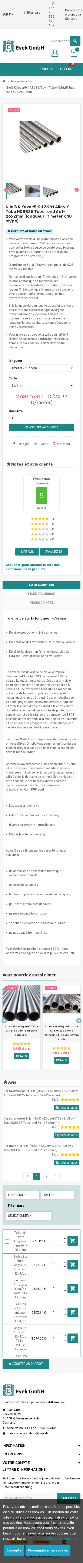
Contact (71, 19)
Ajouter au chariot (73, 1241)
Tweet (43, 444)
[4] (43, 519)
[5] (47, 519)
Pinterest (63, 444)
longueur (16, 361)
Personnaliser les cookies (48, 1550)
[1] (32, 519)
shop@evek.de (39, 1433)
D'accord (69, 1498)
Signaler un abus (66, 1108)
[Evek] (23, 46)
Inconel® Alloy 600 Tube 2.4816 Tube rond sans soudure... (21, 1030)
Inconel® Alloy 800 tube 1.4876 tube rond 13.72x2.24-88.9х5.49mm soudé (61, 1033)
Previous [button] (4, 1020)
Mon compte (73, 10)
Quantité (16, 411)
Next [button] (79, 1020)
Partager (23, 444)
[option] (21, 1027)
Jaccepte (13, 1550)
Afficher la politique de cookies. (52, 1539)
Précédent (27, 1176)
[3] (39, 519)
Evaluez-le (54, 552)
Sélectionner (20, 1216)
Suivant (56, 1176)
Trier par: (15, 1206)
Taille (13, 378)
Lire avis (27, 552)
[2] (36, 519)
